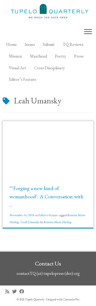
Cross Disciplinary (49, 68)
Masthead (38, 56)
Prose (79, 56)
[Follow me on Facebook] (23, 291)
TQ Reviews (73, 44)
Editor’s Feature (22, 79)
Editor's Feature (48, 215)
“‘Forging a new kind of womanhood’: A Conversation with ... (46, 196)
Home (11, 44)
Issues (30, 44)
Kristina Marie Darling (57, 222)
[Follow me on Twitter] (15, 291)
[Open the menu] (88, 32)
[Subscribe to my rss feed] (8, 291)
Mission (15, 56)
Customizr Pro (71, 299)
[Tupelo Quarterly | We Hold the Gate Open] (48, 12)
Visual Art (17, 68)
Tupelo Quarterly (35, 299)
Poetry (60, 56)
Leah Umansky (30, 222)
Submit (49, 44)
